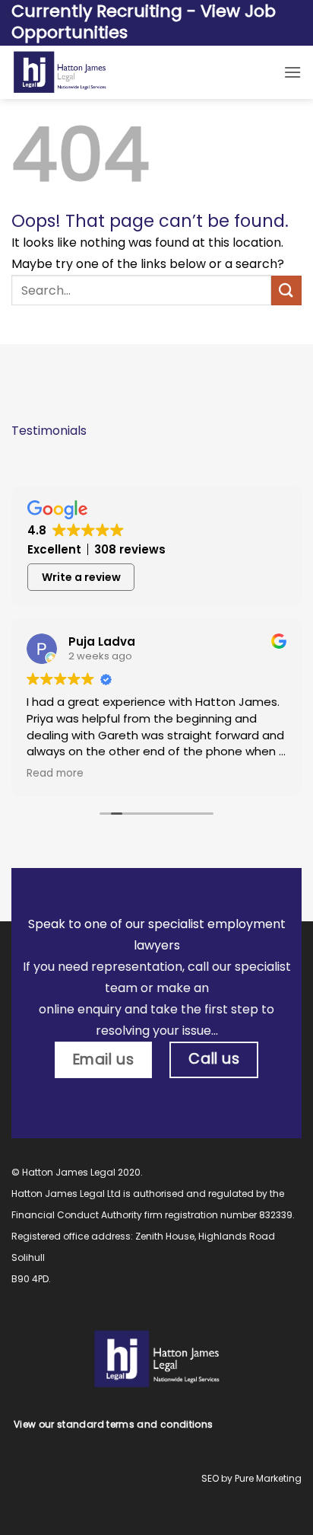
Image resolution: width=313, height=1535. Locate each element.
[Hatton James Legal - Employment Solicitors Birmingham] (125, 72)
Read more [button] (55, 773)
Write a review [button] (81, 577)
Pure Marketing (268, 1478)
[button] (292, 72)
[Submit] (286, 290)
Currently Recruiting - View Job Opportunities (143, 22)
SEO (210, 1478)
